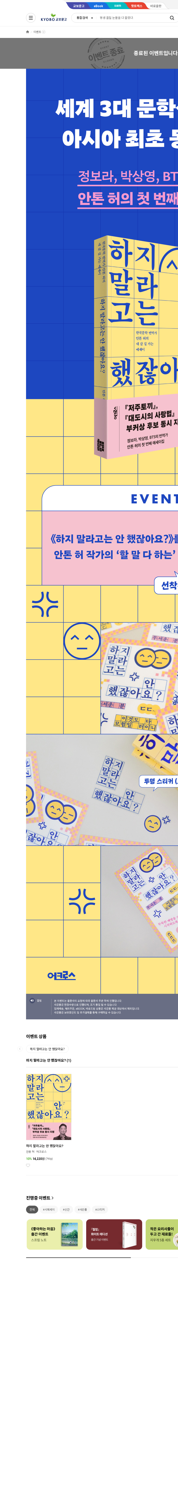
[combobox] (83, 18)
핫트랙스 (136, 6)
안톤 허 (30, 1151)
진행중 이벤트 (38, 1198)
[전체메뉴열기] (31, 18)
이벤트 (37, 32)
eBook (98, 6)
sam (117, 5)
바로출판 (156, 6)
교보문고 (78, 6)
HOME (27, 32)
